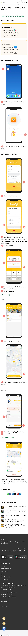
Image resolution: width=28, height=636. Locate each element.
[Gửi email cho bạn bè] (15, 494)
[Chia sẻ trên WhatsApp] (8, 494)
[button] (26, 2)
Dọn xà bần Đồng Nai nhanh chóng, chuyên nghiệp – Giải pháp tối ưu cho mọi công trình (15, 526)
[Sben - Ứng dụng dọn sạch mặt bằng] (2, 2)
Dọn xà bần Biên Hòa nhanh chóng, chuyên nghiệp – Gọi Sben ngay (14, 520)
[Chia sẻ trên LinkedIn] (20, 494)
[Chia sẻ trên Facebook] (10, 494)
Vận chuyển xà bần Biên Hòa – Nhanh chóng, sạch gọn (15, 507)
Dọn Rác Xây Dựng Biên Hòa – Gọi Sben (16, 515)
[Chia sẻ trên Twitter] (13, 494)
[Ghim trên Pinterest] (18, 494)
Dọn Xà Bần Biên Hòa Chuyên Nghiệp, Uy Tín (15, 511)
